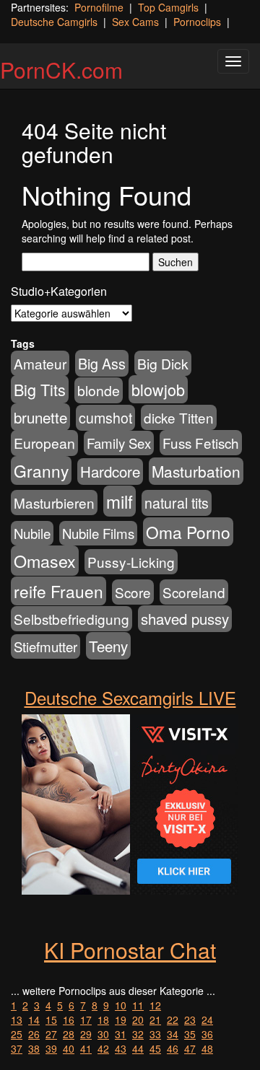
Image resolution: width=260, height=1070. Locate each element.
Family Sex (119, 443)
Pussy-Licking (131, 561)
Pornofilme (99, 7)
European (44, 443)
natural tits (176, 503)
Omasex (45, 560)
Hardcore (110, 471)
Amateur (40, 363)
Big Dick (162, 363)
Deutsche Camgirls (54, 21)
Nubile (32, 533)
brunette (40, 417)
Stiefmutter (45, 646)
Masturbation (196, 471)
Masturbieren (54, 502)
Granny (41, 470)
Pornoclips (197, 21)
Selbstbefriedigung (71, 618)
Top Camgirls (168, 7)
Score (133, 592)
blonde (98, 390)
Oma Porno (188, 531)
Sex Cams (135, 21)
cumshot (105, 418)
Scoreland (193, 592)
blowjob (158, 389)
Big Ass (102, 363)
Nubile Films (98, 533)
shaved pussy (185, 618)
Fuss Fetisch (200, 442)
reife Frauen (58, 590)
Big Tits (40, 389)
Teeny (108, 646)
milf (119, 501)
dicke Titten (179, 417)
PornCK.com (61, 69)
